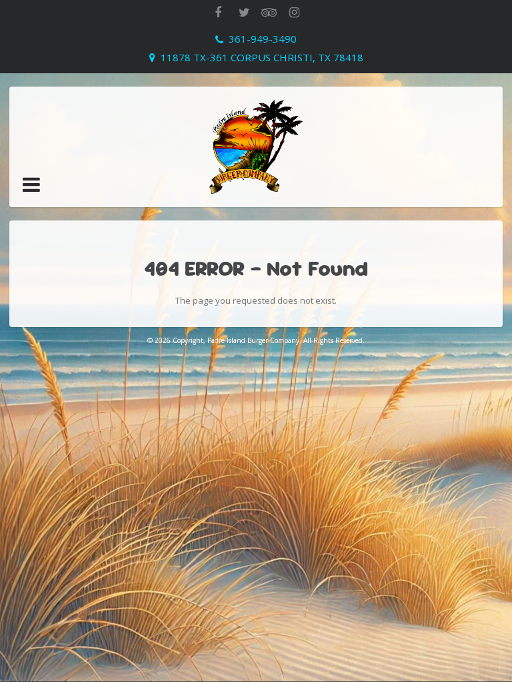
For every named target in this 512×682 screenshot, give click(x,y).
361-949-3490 (263, 38)
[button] (31, 184)
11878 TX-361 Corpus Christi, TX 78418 (262, 57)
